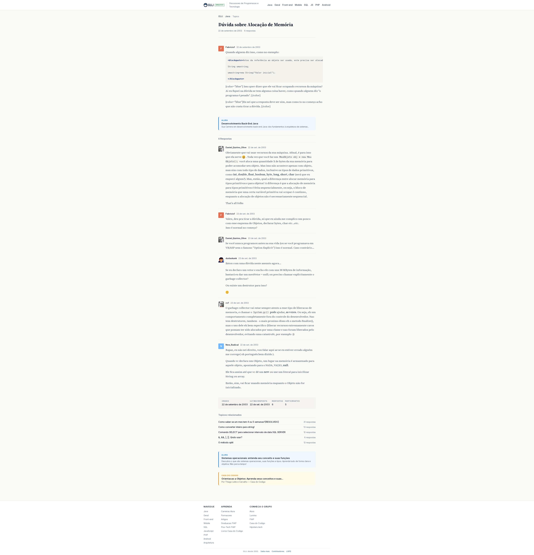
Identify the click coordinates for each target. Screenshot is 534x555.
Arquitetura (209, 542)
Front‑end (287, 5)
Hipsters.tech (256, 527)
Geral (277, 5)
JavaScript (208, 531)
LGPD (288, 551)
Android (326, 5)
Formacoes (226, 515)
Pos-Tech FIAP (228, 527)
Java (269, 5)
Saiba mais (265, 551)
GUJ (220, 16)
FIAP (252, 519)
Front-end (208, 519)
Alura (252, 511)
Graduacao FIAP (228, 523)
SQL (306, 5)
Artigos (224, 519)
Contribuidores (278, 551)
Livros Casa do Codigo (232, 531)
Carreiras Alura (228, 511)
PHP (317, 5)
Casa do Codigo (257, 523)
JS (312, 5)
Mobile (298, 5)
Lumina (253, 515)
